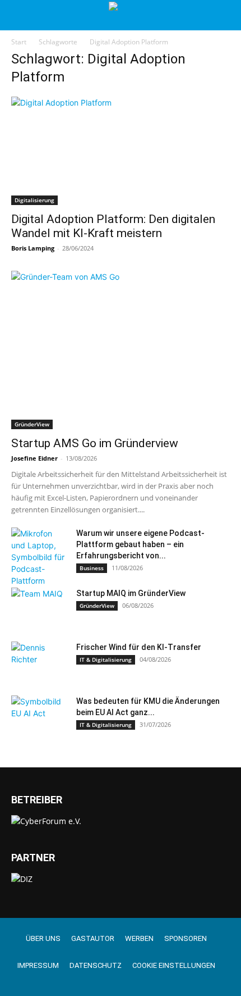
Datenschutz (95, 965)
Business (92, 568)
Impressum (38, 965)
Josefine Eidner (34, 458)
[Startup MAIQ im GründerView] (39, 607)
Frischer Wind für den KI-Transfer (138, 647)
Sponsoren (185, 938)
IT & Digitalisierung (106, 659)
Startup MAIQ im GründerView (131, 593)
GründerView (32, 424)
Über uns (43, 938)
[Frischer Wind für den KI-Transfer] (39, 661)
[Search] (225, 15)
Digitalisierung (34, 200)
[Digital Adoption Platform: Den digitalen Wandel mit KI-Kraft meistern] (120, 151)
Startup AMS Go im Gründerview (94, 443)
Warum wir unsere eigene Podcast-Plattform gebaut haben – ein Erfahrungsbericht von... (140, 544)
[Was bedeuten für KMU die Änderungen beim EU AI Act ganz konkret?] (39, 715)
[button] (19, 15)
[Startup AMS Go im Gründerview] (120, 350)
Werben (139, 938)
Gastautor (92, 938)
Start (18, 42)
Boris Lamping (32, 248)
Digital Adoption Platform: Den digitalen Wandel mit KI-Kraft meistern (113, 226)
